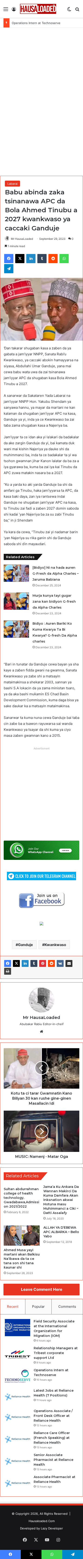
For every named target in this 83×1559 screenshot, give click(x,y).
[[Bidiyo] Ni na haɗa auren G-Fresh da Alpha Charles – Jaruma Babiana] (16, 573)
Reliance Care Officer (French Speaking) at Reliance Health (52, 1438)
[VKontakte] (60, 963)
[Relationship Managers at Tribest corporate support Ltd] (17, 1354)
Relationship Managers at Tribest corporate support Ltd (56, 1353)
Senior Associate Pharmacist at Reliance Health (53, 1460)
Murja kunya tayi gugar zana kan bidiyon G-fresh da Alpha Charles (54, 601)
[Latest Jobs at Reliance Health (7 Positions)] (17, 1396)
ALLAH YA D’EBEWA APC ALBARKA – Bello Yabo (61, 1231)
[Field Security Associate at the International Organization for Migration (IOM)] (17, 1327)
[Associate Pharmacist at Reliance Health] (17, 1483)
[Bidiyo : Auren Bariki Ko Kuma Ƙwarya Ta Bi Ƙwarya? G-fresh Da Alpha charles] (16, 629)
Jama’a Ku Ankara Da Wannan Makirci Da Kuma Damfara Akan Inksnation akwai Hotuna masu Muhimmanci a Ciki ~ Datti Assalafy (61, 1200)
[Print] (7, 971)
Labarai (12, 183)
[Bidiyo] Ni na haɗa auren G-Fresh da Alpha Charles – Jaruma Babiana (56, 574)
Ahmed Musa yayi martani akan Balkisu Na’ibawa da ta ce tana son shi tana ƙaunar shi (22, 1258)
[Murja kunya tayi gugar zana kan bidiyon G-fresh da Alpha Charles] (16, 601)
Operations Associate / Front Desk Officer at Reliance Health (53, 1416)
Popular (38, 1306)
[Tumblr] (33, 963)
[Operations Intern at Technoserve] (17, 1376)
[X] (16, 963)
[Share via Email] (68, 963)
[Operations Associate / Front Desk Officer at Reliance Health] (17, 1417)
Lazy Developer (52, 1528)
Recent (12, 1306)
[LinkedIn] (25, 963)
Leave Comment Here (41, 1289)
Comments (67, 1306)
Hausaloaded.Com (42, 1521)
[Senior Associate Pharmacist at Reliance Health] (17, 1461)
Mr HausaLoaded (22, 238)
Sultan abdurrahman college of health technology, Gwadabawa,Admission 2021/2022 (21, 1198)
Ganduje (25, 944)
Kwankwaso (55, 944)
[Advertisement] (41, 101)
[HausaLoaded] (38, 9)
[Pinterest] (42, 963)
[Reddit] (51, 963)
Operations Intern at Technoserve (36, 23)
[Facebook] (7, 963)
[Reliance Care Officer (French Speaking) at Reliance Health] (17, 1439)
